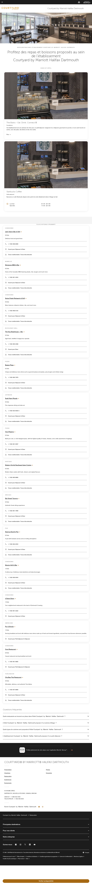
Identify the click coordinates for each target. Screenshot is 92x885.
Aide (27, 858)
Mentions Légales (78, 856)
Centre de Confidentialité (66, 856)
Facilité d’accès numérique (9, 858)
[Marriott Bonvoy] (86, 2)
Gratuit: (12, 797)
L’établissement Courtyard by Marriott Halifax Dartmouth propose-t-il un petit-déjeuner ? (32, 736)
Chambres (7, 773)
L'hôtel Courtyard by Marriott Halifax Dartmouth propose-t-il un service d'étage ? (29, 723)
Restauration (8, 776)
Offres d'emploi (20, 856)
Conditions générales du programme (49, 856)
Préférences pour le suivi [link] (9, 856)
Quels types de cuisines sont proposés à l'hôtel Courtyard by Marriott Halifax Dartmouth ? (33, 729)
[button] (78, 2)
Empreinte (49, 773)
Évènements (7, 783)
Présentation (8, 769)
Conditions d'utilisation (32, 856)
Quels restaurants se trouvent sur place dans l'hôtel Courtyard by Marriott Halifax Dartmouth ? (34, 716)
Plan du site (21, 858)
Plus (7, 134)
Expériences (7, 779)
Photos (48, 769)
